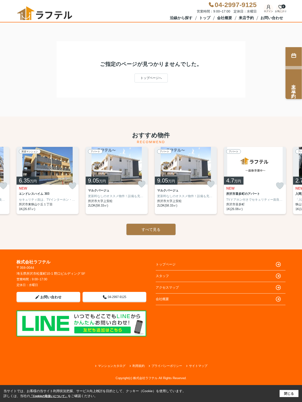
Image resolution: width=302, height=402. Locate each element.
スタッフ (162, 276)
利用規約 (138, 366)
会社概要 (224, 18)
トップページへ (151, 78)
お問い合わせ (271, 18)
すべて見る (151, 230)
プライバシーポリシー (166, 366)
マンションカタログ (112, 366)
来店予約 (246, 18)
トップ (204, 18)
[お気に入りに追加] (72, 186)
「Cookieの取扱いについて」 (49, 396)
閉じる (289, 393)
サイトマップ (198, 366)
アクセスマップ (167, 287)
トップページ (166, 264)
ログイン (268, 11)
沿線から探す (181, 18)
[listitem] (47, 180)
